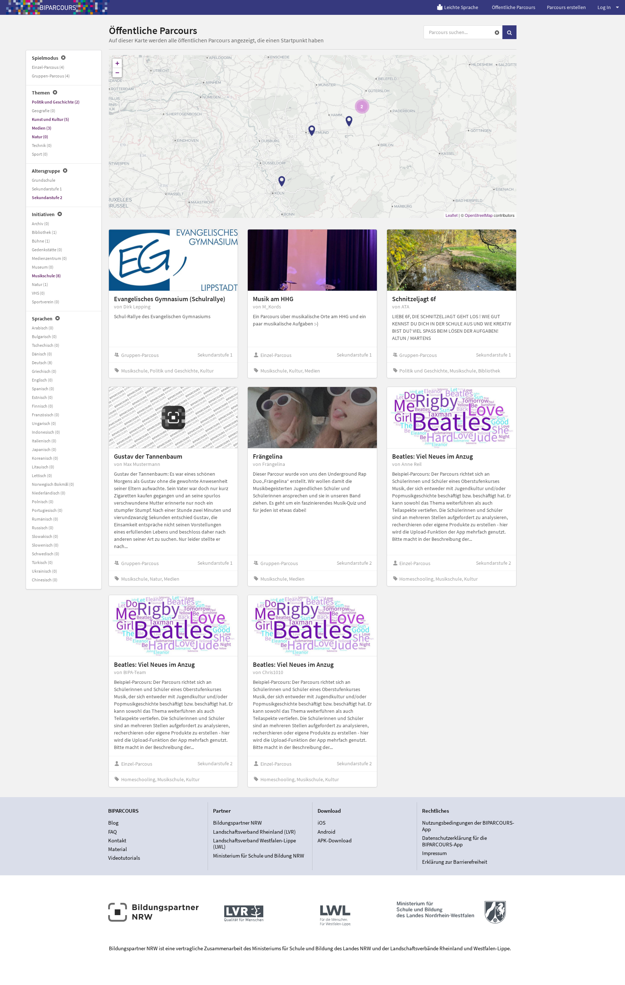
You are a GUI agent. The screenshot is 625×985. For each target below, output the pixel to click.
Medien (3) (41, 128)
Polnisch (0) (43, 501)
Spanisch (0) (43, 388)
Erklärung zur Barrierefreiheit (454, 861)
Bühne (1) (41, 241)
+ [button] (117, 63)
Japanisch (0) (44, 449)
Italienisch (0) (44, 440)
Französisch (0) (45, 414)
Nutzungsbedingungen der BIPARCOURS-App (468, 826)
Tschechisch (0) (45, 345)
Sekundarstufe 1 (47, 188)
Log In (604, 7)
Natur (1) (40, 284)
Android (326, 831)
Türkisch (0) (42, 562)
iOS (322, 823)
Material (117, 849)
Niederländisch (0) (48, 493)
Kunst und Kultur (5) (50, 119)
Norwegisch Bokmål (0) (53, 484)
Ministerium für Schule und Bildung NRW (258, 855)
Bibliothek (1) (44, 232)
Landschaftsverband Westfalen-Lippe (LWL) (254, 843)
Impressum (434, 853)
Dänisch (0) (42, 354)
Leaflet (452, 215)
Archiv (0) (40, 223)
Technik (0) (42, 145)
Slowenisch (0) (45, 545)
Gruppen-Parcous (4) (51, 76)
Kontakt (117, 840)
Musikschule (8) (46, 275)
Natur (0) (40, 136)
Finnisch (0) (42, 406)
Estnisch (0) (42, 397)
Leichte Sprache (461, 7)
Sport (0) (40, 154)
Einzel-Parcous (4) (48, 67)
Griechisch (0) (44, 371)
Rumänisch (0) (45, 519)
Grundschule (43, 180)
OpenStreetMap (479, 215)
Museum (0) (43, 267)
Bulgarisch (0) (44, 336)
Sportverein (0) (45, 301)
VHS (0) (38, 293)
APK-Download (335, 840)
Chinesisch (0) (45, 579)
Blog (113, 823)
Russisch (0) (43, 527)
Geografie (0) (43, 110)
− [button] (117, 72)
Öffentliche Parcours (513, 7)
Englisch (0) (42, 380)
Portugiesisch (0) (47, 510)
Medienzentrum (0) (49, 258)
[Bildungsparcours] (57, 7)
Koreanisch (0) (45, 458)
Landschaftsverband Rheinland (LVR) (254, 831)
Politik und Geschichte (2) (56, 102)
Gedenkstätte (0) (47, 249)
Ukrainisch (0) (44, 571)
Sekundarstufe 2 (47, 197)
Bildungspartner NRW (237, 823)
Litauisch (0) (43, 467)
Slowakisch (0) (45, 536)
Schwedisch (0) (45, 553)
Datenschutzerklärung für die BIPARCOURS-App (454, 841)
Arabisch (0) (43, 328)
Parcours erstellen (566, 7)
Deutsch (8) (42, 362)
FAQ (112, 831)
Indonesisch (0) (46, 432)
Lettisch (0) (42, 475)
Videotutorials (124, 857)
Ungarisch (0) (44, 423)
